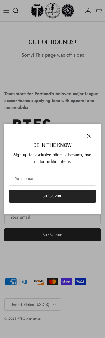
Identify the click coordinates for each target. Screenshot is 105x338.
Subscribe (52, 196)
